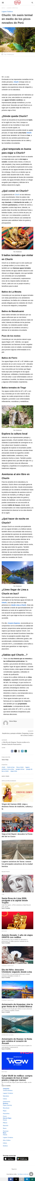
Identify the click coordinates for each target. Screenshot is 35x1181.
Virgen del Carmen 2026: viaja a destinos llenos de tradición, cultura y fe (17, 806)
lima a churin (20, 767)
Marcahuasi (6, 1108)
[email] (21, 1179)
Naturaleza (6, 1096)
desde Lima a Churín (18, 605)
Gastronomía (6, 1101)
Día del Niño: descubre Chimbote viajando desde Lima (17, 971)
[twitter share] (15, 751)
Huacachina (6, 1113)
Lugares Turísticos (12, 7)
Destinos (4, 1071)
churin (3, 767)
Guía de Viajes (7, 1118)
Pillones (5, 1122)
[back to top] (31, 1174)
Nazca (4, 1128)
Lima (3, 894)
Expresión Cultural (8, 1034)
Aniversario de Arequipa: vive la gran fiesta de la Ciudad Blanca (17, 1005)
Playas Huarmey (7, 1105)
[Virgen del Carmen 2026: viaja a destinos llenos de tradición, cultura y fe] (17, 792)
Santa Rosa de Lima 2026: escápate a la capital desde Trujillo (15, 900)
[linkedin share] (22, 751)
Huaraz (5, 1120)
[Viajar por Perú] (17, 2)
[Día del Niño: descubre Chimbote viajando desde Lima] (17, 955)
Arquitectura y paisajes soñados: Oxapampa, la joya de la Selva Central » (17, 734)
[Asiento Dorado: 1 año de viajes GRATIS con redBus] (17, 920)
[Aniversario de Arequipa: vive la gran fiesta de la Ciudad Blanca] (17, 989)
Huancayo (5, 1131)
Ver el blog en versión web (23, 1174)
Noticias (4, 931)
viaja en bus (13, 771)
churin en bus (11, 767)
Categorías (6, 1088)
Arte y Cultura (6, 1140)
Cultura (5, 1098)
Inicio (3, 7)
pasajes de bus (20, 769)
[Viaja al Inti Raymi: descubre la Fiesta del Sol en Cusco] (17, 822)
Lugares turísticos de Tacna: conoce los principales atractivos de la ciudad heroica (17, 864)
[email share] (19, 751)
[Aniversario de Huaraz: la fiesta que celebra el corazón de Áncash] (17, 1024)
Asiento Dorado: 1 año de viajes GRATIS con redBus (17, 936)
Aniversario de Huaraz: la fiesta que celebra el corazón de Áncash (17, 1041)
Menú (4, 1133)
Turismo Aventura (7, 1090)
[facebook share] (12, 751)
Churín (29, 133)
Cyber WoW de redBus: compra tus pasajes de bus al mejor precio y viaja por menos (17, 1078)
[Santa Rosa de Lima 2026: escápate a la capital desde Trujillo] (17, 883)
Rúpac (4, 1110)
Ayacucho (5, 1125)
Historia (5, 1134)
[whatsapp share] (26, 751)
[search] (32, 3)
